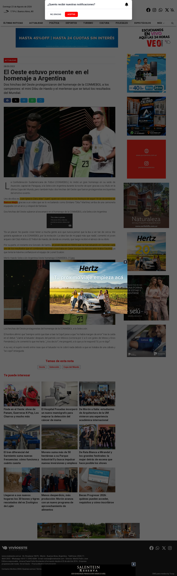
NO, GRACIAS (55, 14)
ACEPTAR (71, 14)
